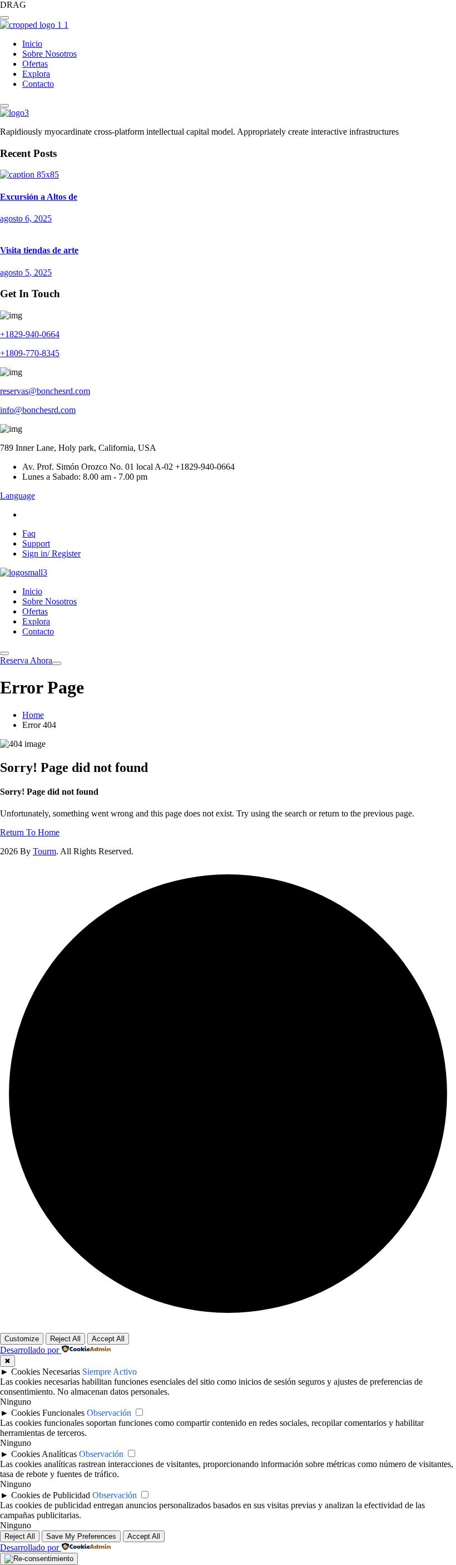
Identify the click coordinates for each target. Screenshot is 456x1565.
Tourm (44, 851)
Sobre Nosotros (49, 53)
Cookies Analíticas (44, 1454)
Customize (21, 1339)
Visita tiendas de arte (39, 250)
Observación (109, 1413)
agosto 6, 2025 (26, 218)
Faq (29, 533)
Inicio (32, 43)
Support (36, 543)
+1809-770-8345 (30, 353)
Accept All (108, 1339)
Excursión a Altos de (38, 196)
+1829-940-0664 (30, 334)
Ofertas (35, 63)
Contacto (38, 83)
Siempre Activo (109, 1371)
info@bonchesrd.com (38, 410)
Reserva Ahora (26, 660)
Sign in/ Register (51, 553)
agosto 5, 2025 (26, 272)
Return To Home (30, 832)
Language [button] (17, 495)
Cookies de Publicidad (50, 1495)
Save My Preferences (81, 1536)
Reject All (65, 1339)
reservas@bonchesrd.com (45, 391)
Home (33, 715)
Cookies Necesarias (45, 1371)
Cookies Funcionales (48, 1413)
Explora (36, 73)
